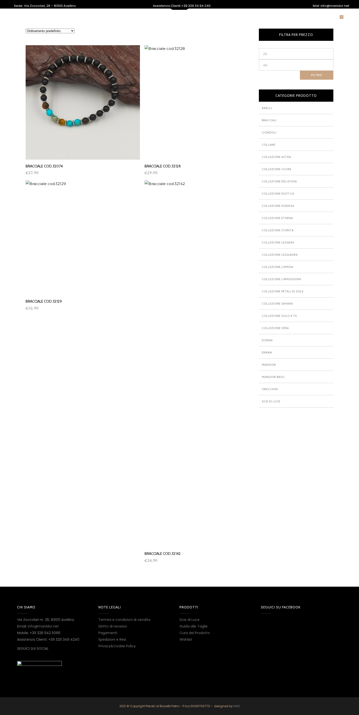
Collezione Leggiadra (280, 254)
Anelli (267, 108)
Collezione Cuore (277, 169)
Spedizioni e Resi (112, 639)
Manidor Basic (273, 377)
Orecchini (270, 389)
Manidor (269, 364)
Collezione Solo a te (279, 316)
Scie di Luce (271, 401)
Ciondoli (269, 132)
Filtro (316, 75)
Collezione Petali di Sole (283, 291)
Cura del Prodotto (195, 632)
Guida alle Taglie (194, 626)
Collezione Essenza (278, 206)
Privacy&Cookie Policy (117, 646)
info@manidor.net (43, 626)
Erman (267, 352)
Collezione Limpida (277, 267)
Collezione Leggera (278, 242)
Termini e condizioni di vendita (124, 619)
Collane (268, 144)
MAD (236, 706)
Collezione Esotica (278, 193)
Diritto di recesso (112, 626)
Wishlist (186, 639)
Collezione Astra (276, 157)
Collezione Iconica (278, 230)
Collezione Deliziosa (279, 181)
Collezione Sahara (277, 303)
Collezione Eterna (277, 218)
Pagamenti (107, 632)
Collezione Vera (275, 328)
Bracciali (269, 120)
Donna (267, 340)
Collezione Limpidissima (281, 279)
